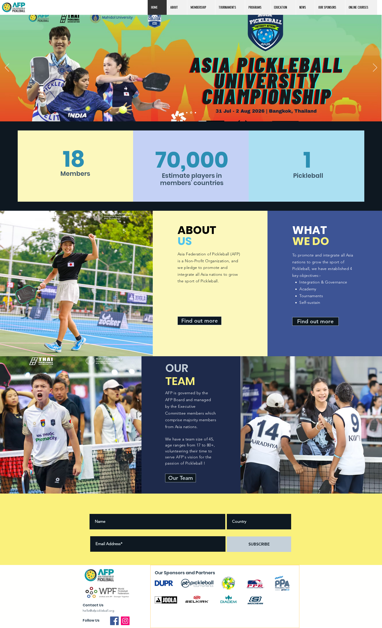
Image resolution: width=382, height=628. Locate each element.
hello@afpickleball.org (98, 611)
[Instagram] (125, 621)
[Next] (375, 67)
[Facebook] (114, 621)
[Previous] (7, 67)
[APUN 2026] (190, 112)
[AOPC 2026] (195, 113)
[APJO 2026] (186, 112)
